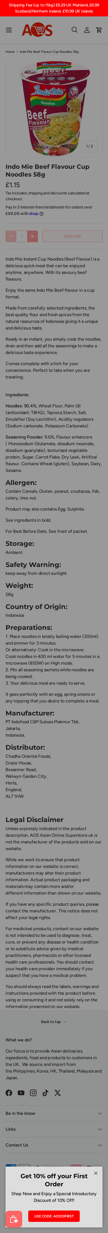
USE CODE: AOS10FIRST (54, 1216)
